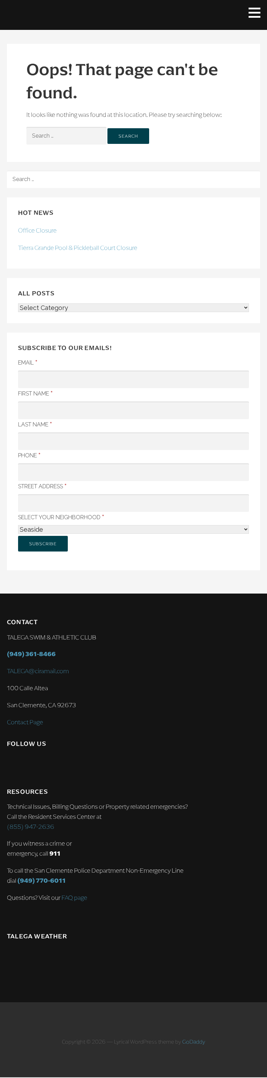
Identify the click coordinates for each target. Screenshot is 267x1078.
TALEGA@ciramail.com (38, 671)
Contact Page (25, 722)
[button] (257, 12)
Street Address (42, 486)
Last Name (35, 424)
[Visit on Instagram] (12, 763)
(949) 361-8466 (31, 654)
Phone (29, 455)
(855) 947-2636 (30, 827)
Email (28, 362)
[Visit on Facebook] (26, 763)
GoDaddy (193, 1041)
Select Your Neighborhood (61, 517)
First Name (35, 393)
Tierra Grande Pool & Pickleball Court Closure (77, 248)
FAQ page (74, 897)
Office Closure (37, 230)
